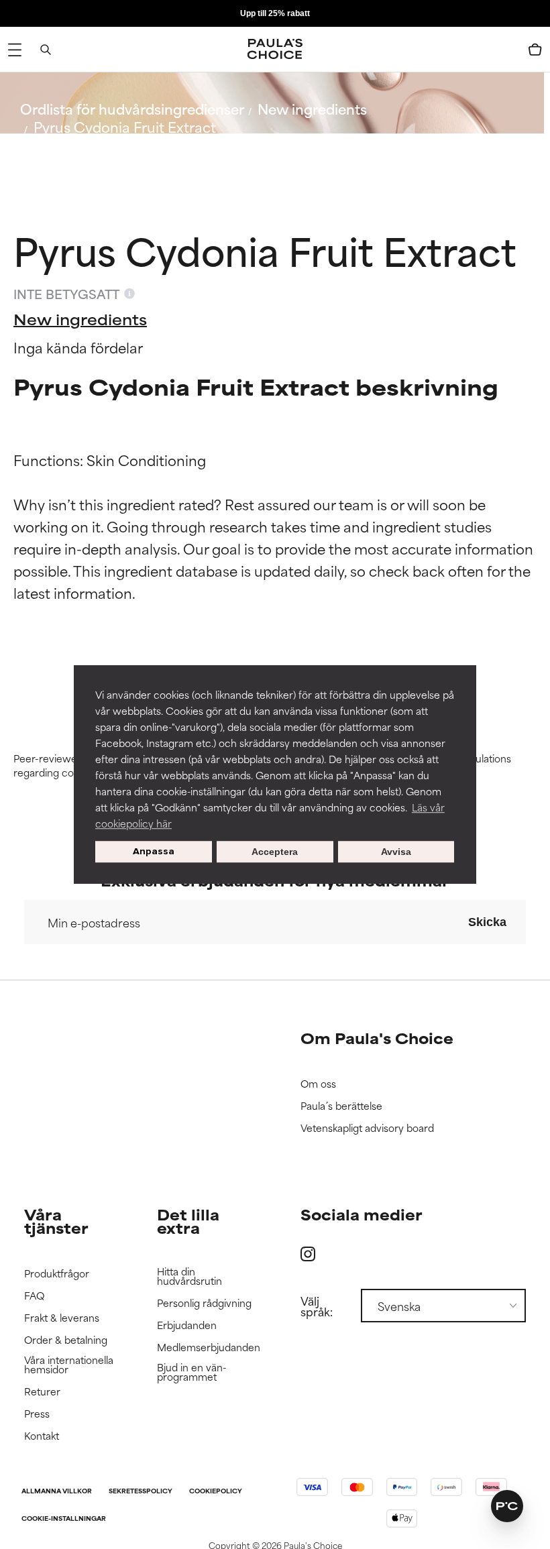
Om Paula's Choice (376, 1038)
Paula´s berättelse (341, 1106)
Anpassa (153, 851)
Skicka (487, 922)
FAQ (34, 1296)
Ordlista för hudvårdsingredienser (132, 108)
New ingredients (312, 108)
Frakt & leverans (61, 1318)
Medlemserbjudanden (208, 1347)
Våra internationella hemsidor (68, 1365)
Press (37, 1414)
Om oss (318, 1084)
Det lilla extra (188, 1221)
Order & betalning (65, 1340)
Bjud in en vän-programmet (192, 1372)
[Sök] (45, 49)
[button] (507, 1506)
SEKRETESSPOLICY (140, 1492)
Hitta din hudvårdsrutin (189, 1276)
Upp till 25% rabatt (275, 13)
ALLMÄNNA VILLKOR (56, 1492)
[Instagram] (307, 1253)
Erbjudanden (187, 1325)
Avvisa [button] (396, 851)
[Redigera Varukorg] (535, 49)
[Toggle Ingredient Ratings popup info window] (129, 293)
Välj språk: (316, 1305)
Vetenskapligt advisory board (367, 1128)
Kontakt (41, 1436)
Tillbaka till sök (78, 159)
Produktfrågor (56, 1274)
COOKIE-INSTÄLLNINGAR (63, 1519)
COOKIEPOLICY (215, 1492)
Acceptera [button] (275, 851)
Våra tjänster (56, 1221)
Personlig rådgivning (204, 1303)
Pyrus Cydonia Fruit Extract (125, 126)
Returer (42, 1392)
